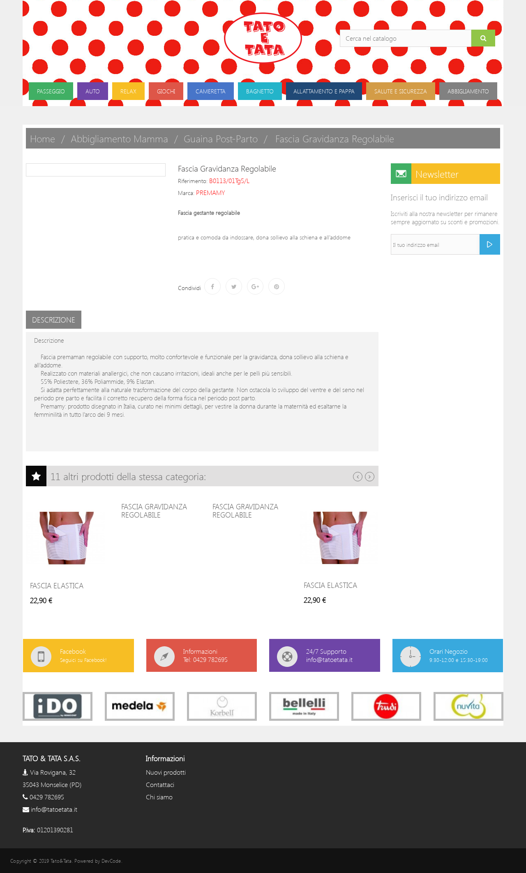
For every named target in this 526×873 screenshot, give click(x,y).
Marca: (186, 193)
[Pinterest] (276, 286)
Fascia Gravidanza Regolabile (154, 511)
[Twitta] (234, 286)
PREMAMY (210, 192)
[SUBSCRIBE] (490, 244)
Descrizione (53, 320)
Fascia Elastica (56, 585)
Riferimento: (193, 181)
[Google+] (255, 286)
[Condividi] (212, 286)
